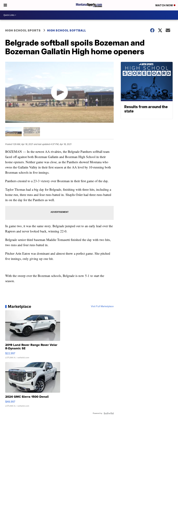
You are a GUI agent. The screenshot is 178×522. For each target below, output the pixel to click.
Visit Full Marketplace (102, 306)
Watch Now (164, 5)
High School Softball (66, 30)
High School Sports (23, 30)
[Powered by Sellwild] (109, 413)
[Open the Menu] (5, 5)
